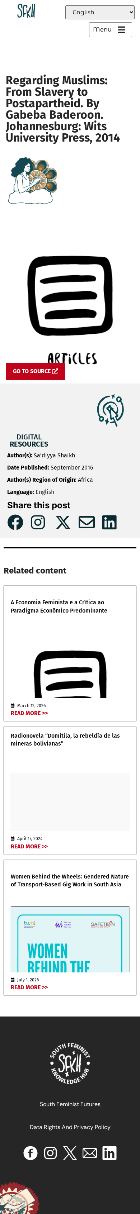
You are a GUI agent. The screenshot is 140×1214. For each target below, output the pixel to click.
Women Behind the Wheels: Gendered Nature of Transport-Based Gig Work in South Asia (70, 880)
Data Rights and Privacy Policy (70, 1127)
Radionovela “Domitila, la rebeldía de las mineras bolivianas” (65, 739)
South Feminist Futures (70, 1104)
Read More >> (29, 713)
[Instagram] (50, 1153)
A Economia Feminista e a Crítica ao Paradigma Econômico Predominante (59, 606)
